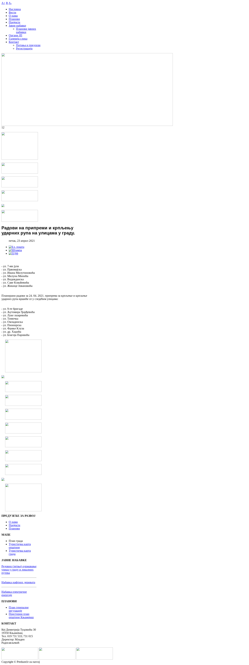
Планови (14, 528)
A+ (3, 3)
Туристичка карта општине (20, 546)
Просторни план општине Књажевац (21, 615)
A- (10, 3)
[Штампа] (15, 250)
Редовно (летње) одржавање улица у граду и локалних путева (18, 569)
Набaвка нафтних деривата (18, 582)
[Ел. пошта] (16, 246)
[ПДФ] (13, 253)
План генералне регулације (19, 609)
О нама (13, 521)
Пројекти (14, 525)
